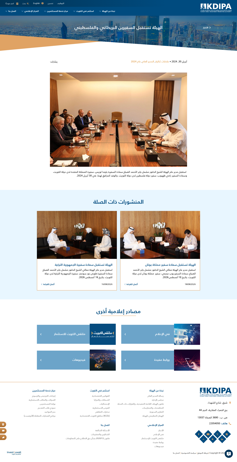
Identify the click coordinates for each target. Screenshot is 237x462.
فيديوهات (78, 359)
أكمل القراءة (132, 284)
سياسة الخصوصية (188, 452)
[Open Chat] (229, 454)
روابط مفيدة (162, 359)
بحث (24, 3)
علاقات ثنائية (162, 61)
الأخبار (205, 28)
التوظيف (60, 3)
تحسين (50, 3)
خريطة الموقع (203, 452)
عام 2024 (136, 61)
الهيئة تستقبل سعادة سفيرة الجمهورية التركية (83, 264)
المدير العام (148, 61)
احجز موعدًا (11, 3)
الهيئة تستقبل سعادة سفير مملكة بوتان (170, 264)
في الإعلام (162, 334)
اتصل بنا (176, 452)
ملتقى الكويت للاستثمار (69, 334)
